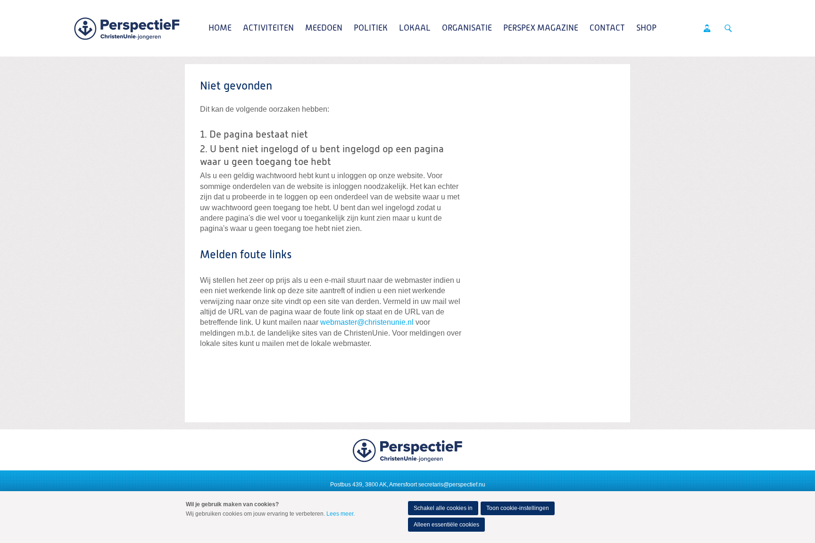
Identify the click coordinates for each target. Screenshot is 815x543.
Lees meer (339, 513)
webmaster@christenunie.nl (367, 322)
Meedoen (323, 28)
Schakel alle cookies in (443, 508)
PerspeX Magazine (540, 28)
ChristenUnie (127, 28)
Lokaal (415, 28)
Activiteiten (268, 28)
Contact (607, 28)
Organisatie (467, 28)
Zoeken (728, 28)
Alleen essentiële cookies (446, 524)
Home (220, 28)
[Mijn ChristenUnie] (707, 28)
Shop (646, 28)
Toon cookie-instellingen (517, 508)
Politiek (371, 28)
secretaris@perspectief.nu (451, 484)
